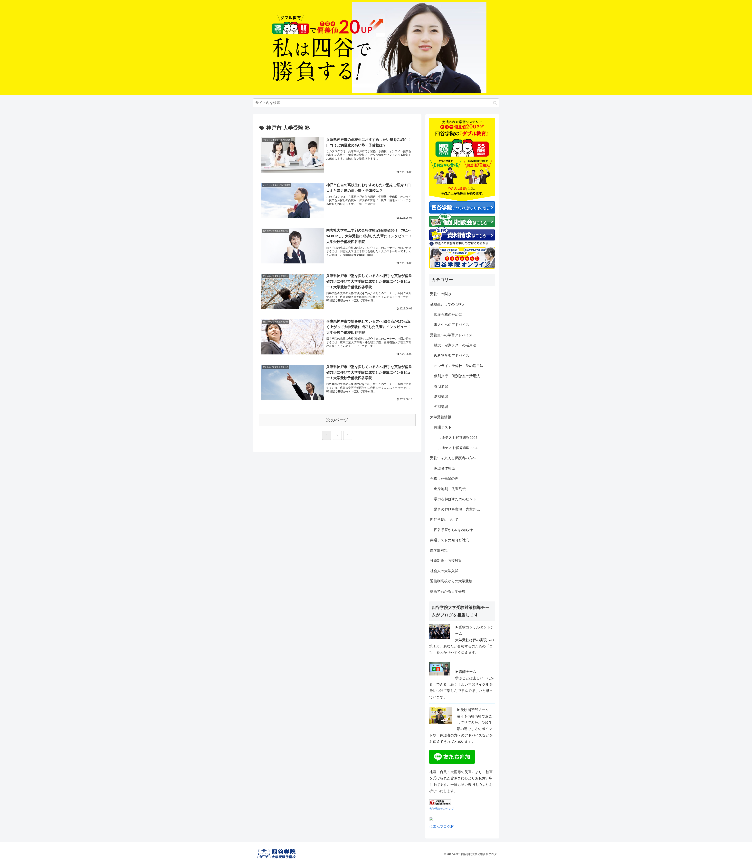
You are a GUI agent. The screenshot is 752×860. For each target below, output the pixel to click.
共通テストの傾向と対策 (449, 540)
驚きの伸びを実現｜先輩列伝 (457, 509)
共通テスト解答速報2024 (457, 448)
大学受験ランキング (441, 808)
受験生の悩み (440, 294)
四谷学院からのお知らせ (453, 530)
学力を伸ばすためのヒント (455, 499)
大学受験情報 (440, 417)
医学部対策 (439, 550)
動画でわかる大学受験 (447, 591)
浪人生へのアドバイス (451, 325)
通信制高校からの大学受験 (451, 581)
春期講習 (441, 386)
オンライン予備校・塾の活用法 (458, 366)
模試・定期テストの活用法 (455, 345)
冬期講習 (441, 407)
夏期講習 (441, 396)
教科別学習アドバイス (451, 356)
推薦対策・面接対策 (446, 561)
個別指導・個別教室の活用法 (457, 376)
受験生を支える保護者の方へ (453, 458)
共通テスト (443, 427)
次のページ (337, 419)
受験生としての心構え (447, 304)
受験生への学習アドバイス (451, 335)
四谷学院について (444, 520)
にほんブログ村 (441, 826)
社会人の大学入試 (444, 571)
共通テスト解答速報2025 (457, 438)
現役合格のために (448, 314)
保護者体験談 (444, 468)
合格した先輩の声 (444, 478)
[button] (495, 103)
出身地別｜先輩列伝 (450, 489)
